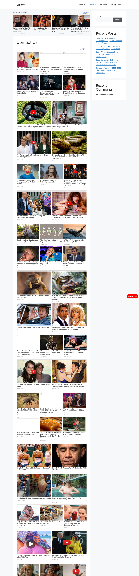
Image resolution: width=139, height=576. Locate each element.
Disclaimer (103, 5)
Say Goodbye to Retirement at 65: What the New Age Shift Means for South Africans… (109, 40)
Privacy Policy (116, 5)
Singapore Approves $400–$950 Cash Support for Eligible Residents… (108, 70)
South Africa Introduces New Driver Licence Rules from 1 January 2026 (107, 54)
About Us (82, 5)
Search (98, 16)
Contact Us (93, 5)
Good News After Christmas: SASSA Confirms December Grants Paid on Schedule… (107, 62)
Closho (21, 4)
